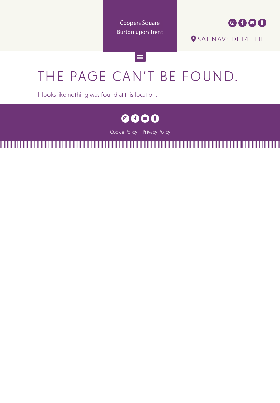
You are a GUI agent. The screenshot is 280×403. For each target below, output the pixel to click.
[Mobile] (262, 23)
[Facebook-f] (242, 23)
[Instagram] (232, 23)
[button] (140, 56)
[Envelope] (252, 23)
